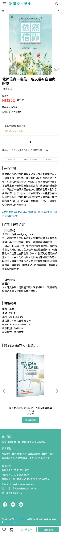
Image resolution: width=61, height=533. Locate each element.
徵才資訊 (22, 441)
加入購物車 (26, 529)
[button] (57, 391)
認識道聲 (12, 441)
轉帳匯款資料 (8, 458)
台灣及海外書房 (19, 453)
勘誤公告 (45, 458)
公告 (4, 441)
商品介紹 (11, 159)
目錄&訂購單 (48, 453)
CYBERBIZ (9, 521)
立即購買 (48, 529)
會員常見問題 (34, 453)
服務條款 (31, 441)
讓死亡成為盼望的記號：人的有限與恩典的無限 (30, 409)
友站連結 (41, 441)
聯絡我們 (6, 453)
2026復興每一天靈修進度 (28, 458)
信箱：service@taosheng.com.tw (18, 483)
